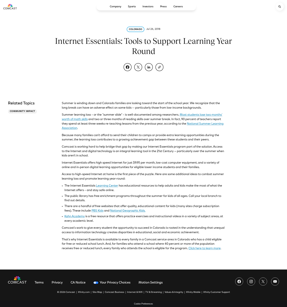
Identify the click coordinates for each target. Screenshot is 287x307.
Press (163, 6)
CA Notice (78, 282)
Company (115, 6)
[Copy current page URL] (159, 67)
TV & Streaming (153, 292)
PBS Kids (97, 210)
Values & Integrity (174, 292)
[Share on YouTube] (275, 282)
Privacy (57, 282)
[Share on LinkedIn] (149, 67)
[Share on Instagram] (251, 282)
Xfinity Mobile (193, 292)
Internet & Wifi (135, 292)
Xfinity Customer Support (216, 292)
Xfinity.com (84, 292)
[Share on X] (138, 67)
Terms (39, 282)
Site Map (97, 292)
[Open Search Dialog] (280, 7)
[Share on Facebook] (128, 67)
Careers (178, 6)
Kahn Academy (74, 216)
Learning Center (107, 185)
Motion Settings (151, 282)
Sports (132, 6)
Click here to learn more (205, 248)
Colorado (135, 29)
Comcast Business (114, 292)
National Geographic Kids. (127, 210)
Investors (148, 6)
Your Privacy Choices (115, 282)
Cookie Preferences (143, 304)
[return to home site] (10, 6)
